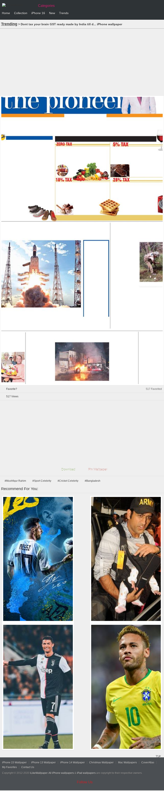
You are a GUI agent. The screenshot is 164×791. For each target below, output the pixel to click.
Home (6, 13)
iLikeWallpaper (38, 773)
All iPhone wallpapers (61, 773)
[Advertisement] (82, 62)
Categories (46, 5)
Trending (9, 24)
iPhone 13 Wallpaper (43, 762)
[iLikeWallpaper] (18, 5)
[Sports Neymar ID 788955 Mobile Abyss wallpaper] (126, 687)
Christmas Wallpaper (101, 762)
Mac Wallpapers (127, 762)
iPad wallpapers (86, 773)
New (52, 13)
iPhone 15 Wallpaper (14, 762)
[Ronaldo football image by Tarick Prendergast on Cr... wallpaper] (38, 687)
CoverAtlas (147, 762)
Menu (160, 13)
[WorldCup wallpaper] (38, 559)
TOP (158, 756)
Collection (20, 13)
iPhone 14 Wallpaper (72, 762)
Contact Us (27, 767)
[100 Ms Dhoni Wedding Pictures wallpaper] (126, 559)
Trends (64, 13)
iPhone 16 (38, 13)
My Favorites (9, 767)
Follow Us (85, 782)
